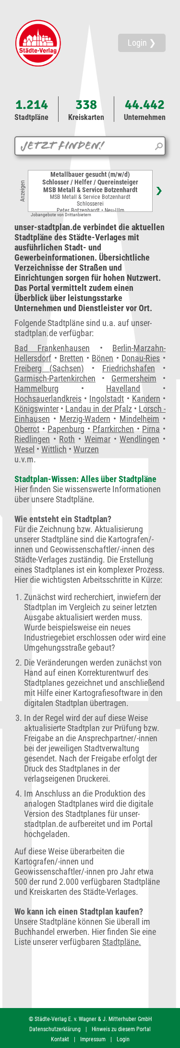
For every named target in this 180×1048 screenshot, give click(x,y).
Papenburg (66, 429)
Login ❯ (142, 43)
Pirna (151, 429)
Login (123, 1039)
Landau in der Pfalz (98, 409)
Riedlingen (32, 439)
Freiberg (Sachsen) (49, 368)
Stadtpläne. (121, 942)
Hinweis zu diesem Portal (121, 1029)
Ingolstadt (106, 398)
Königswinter (36, 409)
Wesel (24, 449)
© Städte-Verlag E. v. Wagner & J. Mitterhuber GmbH (90, 1019)
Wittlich (54, 449)
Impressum (93, 1039)
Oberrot (26, 429)
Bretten (72, 358)
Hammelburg (36, 388)
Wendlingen (139, 439)
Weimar (97, 439)
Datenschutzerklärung (55, 1029)
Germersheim (133, 378)
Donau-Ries (140, 358)
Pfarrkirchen (113, 429)
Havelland (123, 388)
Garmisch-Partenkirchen (55, 378)
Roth (67, 439)
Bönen (102, 358)
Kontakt (60, 1039)
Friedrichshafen (128, 368)
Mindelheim (139, 419)
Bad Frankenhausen (52, 348)
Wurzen (86, 449)
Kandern (146, 398)
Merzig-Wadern (85, 419)
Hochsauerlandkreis (48, 398)
